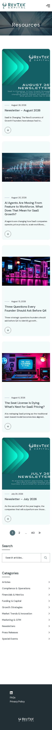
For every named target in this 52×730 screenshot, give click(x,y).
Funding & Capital (11, 601)
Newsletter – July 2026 (21, 499)
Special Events (10, 638)
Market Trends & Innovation (17, 613)
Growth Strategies (12, 607)
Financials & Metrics (13, 594)
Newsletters (8, 626)
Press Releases (10, 632)
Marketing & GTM (11, 619)
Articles (6, 582)
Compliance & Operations (16, 588)
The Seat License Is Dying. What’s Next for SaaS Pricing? (25, 405)
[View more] (8, 130)
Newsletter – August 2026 (23, 110)
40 (33, 533)
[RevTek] (14, 5)
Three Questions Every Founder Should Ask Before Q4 (25, 308)
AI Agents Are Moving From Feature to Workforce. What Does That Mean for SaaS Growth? (24, 208)
